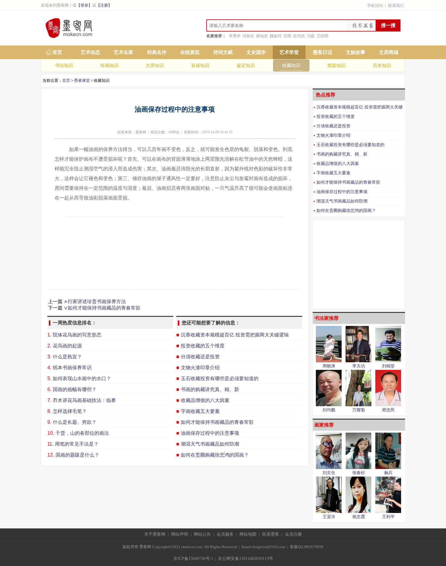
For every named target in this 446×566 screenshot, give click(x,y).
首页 (57, 52)
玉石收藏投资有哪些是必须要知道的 (350, 144)
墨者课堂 (82, 80)
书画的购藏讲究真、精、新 (341, 154)
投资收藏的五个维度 (335, 116)
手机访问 (375, 5)
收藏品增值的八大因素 (337, 163)
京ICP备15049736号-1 (193, 558)
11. (50, 444)
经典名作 (157, 52)
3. (49, 356)
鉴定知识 (246, 65)
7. (49, 400)
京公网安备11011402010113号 (245, 558)
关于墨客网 (154, 534)
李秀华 (235, 36)
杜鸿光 (299, 36)
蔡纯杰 (262, 36)
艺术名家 (123, 52)
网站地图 (247, 534)
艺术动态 (90, 52)
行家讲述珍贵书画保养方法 (97, 301)
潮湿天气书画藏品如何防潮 (341, 201)
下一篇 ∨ (58, 307)
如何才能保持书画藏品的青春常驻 (104, 307)
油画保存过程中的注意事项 (341, 191)
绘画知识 (109, 65)
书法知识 (64, 65)
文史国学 (256, 52)
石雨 (287, 36)
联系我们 (396, 5)
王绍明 (322, 36)
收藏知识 (291, 65)
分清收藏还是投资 (333, 126)
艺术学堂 (289, 52)
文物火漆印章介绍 (333, 135)
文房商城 (388, 52)
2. (49, 345)
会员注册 (293, 534)
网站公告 (202, 534)
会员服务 (225, 534)
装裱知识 (200, 65)
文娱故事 (355, 52)
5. (49, 378)
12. (50, 454)
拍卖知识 (336, 65)
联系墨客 (270, 534)
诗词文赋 (223, 52)
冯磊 (311, 36)
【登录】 (84, 5)
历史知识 (382, 65)
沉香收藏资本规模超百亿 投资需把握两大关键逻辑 (358, 108)
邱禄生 (248, 36)
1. (49, 334)
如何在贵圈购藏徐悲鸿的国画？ (346, 210)
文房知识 (155, 65)
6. (49, 389)
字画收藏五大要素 (333, 173)
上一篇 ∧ (58, 301)
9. (49, 422)
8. (49, 411)
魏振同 (276, 36)
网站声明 (179, 534)
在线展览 (190, 52)
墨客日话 (322, 52)
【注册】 (104, 5)
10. (50, 433)
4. (49, 367)
